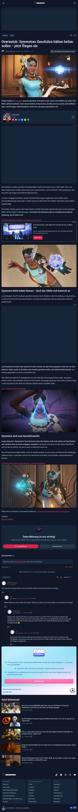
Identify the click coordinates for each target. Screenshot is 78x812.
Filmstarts (57, 798)
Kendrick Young (22, 598)
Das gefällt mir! (22, 546)
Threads (30, 793)
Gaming (5, 35)
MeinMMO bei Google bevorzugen (64, 51)
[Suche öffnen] (74, 3)
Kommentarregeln (20, 562)
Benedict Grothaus (10, 51)
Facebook (31, 787)
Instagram (31, 790)
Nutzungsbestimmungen (10, 790)
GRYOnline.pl (58, 793)
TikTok (30, 784)
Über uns (5, 784)
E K (22, 613)
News (12, 35)
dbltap (10, 519)
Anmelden (69, 567)
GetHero (56, 790)
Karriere (5, 801)
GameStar (57, 784)
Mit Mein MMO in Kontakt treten (12, 798)
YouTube (31, 796)
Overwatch (18, 101)
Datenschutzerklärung (9, 793)
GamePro (56, 787)
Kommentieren (57, 546)
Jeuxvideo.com (58, 796)
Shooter (14, 117)
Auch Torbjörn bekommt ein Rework (13, 389)
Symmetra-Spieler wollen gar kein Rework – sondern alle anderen (23, 463)
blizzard (4, 519)
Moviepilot (57, 801)
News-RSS (31, 798)
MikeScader (27, 633)
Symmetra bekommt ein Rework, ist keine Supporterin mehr (21, 220)
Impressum (6, 787)
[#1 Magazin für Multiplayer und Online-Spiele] (39, 3)
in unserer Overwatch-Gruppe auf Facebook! (52, 511)
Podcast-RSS (32, 801)
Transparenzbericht (9, 796)
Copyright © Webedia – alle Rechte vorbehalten (15, 808)
